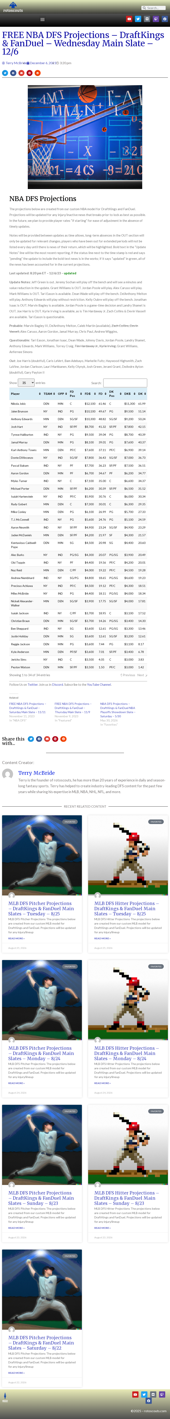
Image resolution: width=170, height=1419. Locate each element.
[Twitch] (156, 19)
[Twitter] (138, 19)
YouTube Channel (99, 684)
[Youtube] (129, 19)
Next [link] (140, 675)
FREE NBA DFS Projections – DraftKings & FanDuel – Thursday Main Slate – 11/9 (73, 708)
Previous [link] (129, 675)
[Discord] (147, 19)
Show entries (27, 383)
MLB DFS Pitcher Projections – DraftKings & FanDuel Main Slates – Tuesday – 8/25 (41, 909)
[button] (42, 19)
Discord (57, 684)
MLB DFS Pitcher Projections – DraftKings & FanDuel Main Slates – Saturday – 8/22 (41, 1343)
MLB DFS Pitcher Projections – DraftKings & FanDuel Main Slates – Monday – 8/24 (41, 1053)
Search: (96, 383)
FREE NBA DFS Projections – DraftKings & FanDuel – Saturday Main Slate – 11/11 (27, 708)
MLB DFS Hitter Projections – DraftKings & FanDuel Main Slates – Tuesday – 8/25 (126, 909)
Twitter (33, 684)
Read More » (16, 938)
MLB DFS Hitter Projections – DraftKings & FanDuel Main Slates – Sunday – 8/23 (126, 1198)
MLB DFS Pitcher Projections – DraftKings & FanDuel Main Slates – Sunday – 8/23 (41, 1198)
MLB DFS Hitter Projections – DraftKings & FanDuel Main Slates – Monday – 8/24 (126, 1053)
